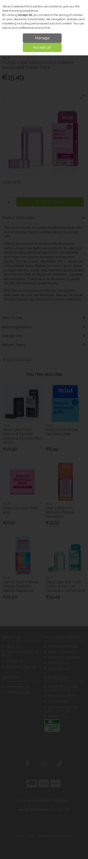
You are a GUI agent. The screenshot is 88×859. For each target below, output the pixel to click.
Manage (42, 38)
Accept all (42, 47)
